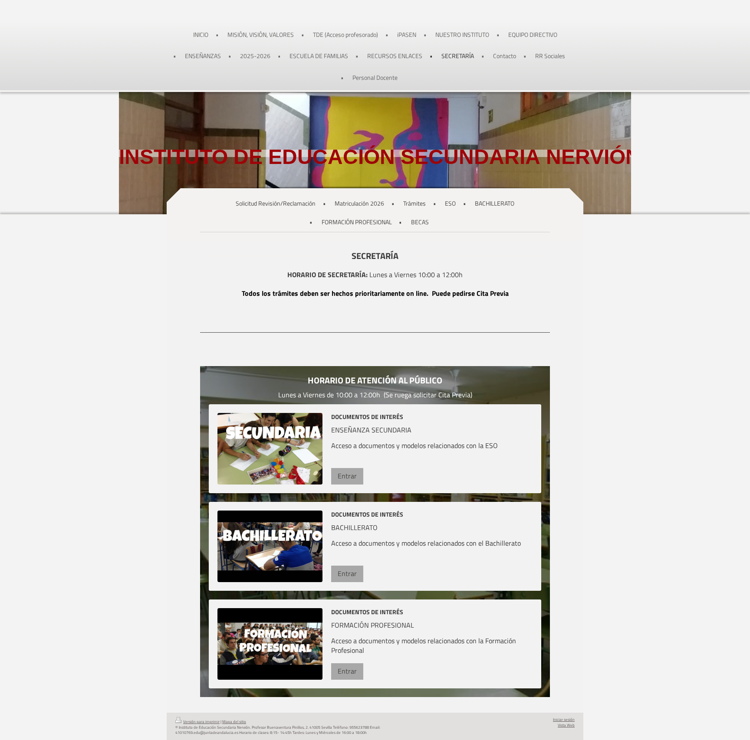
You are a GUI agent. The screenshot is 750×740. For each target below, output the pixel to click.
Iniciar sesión (564, 720)
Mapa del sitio (234, 722)
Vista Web (566, 725)
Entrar (347, 476)
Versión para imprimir (201, 722)
